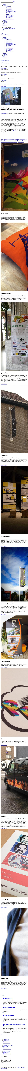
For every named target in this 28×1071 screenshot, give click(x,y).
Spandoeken (14, 140)
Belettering (19, 140)
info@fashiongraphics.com (9, 28)
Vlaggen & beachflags (8, 1045)
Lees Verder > (4, 68)
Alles (2, 139)
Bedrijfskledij (7, 142)
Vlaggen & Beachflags (8, 139)
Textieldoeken (16, 139)
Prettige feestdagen (8, 1015)
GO (14, 1)
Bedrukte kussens (7, 1053)
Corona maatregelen (9, 1007)
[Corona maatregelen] (3, 1004)
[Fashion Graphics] (5, 34)
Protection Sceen (7, 998)
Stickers (2, 140)
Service (14, 130)
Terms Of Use (4, 1068)
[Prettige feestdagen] (3, 1012)
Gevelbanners (21, 142)
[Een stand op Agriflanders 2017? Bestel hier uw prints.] (3, 1021)
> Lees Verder (4, 222)
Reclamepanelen (23, 139)
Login (2, 33)
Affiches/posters (6, 1051)
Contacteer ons (4, 113)
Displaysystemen (7, 140)
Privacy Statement (21, 1067)
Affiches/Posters (13, 142)
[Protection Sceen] (3, 995)
